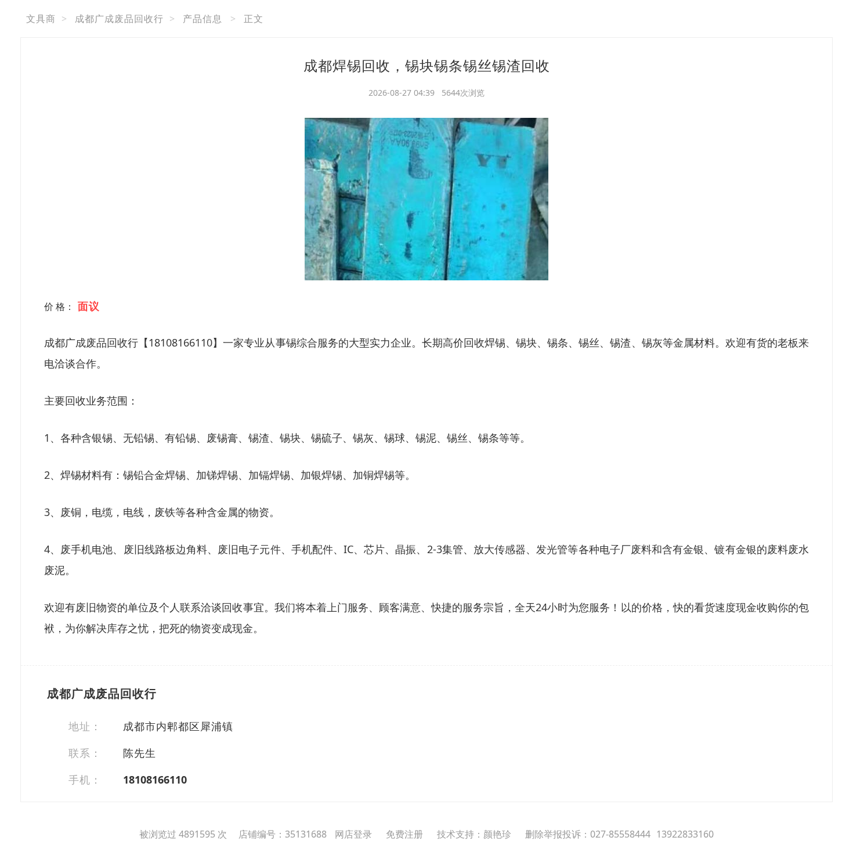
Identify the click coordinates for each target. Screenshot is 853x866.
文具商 (41, 18)
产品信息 (202, 18)
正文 (253, 18)
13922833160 (685, 834)
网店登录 (353, 834)
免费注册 (404, 834)
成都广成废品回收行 (119, 18)
